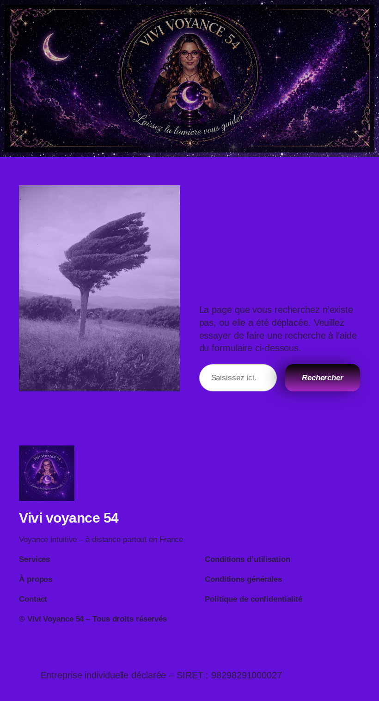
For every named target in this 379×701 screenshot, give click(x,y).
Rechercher (322, 377)
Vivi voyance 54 (69, 517)
